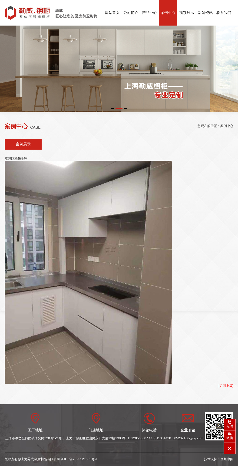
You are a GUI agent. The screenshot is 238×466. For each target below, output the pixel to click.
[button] (112, 108)
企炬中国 (226, 459)
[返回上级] (225, 385)
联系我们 (223, 13)
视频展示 (186, 13)
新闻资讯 (205, 13)
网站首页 (112, 13)
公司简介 (130, 13)
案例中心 (168, 13)
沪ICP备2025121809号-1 (79, 459)
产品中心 (149, 13)
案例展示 (23, 144)
